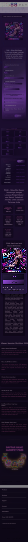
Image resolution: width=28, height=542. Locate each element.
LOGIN (13, 276)
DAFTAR (13, 282)
